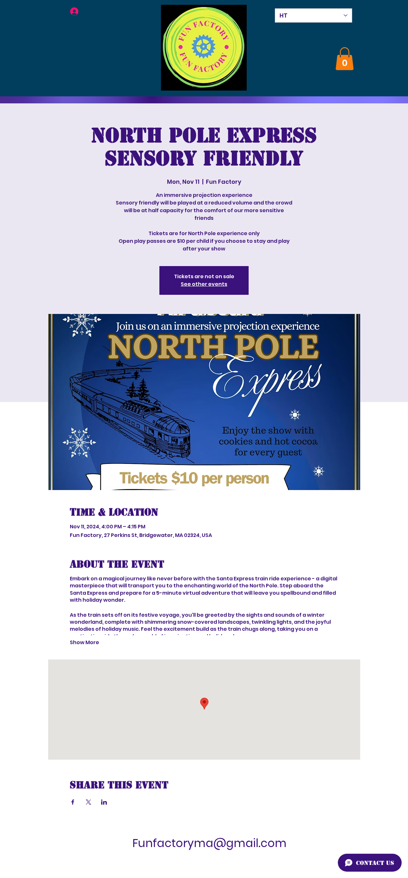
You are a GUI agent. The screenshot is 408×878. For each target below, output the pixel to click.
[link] (344, 58)
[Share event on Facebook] (73, 802)
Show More (84, 642)
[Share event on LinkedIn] (104, 802)
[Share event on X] (88, 802)
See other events (204, 284)
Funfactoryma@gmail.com (209, 843)
